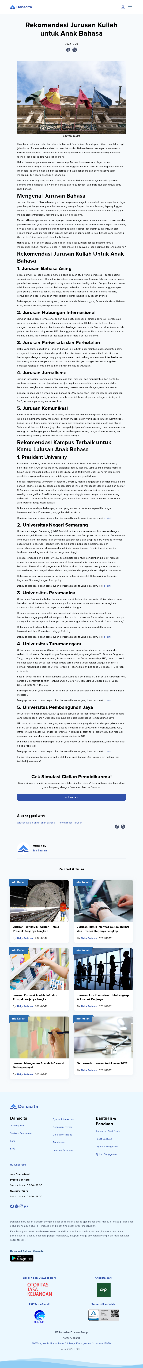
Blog (12, 1148)
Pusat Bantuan (104, 1138)
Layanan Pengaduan (107, 1146)
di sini (107, 518)
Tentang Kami (17, 1125)
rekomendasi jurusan (70, 822)
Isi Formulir (71, 797)
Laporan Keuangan (63, 1150)
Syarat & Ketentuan (63, 1119)
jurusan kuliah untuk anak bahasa (36, 822)
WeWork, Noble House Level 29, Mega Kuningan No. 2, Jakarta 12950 (71, 1343)
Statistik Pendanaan (21, 1133)
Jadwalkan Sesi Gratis (108, 1131)
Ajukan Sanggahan (106, 1154)
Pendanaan (59, 1142)
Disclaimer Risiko (62, 1134)
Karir (12, 1141)
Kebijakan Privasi (62, 1127)
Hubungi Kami (18, 1164)
